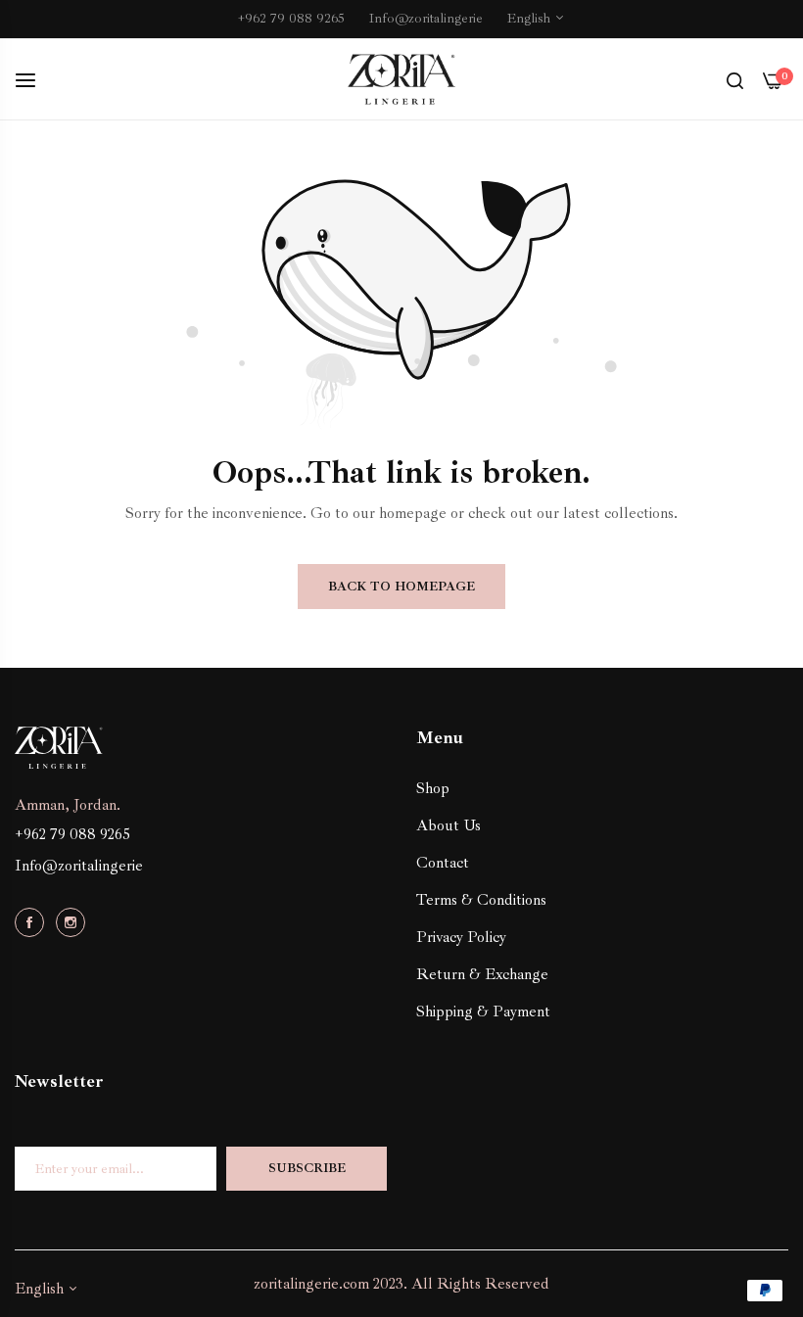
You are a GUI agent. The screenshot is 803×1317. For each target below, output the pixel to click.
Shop (432, 788)
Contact (442, 862)
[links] (32, 921)
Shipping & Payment (483, 1011)
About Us (448, 825)
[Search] (735, 79)
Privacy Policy (461, 937)
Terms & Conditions (481, 900)
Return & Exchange (482, 974)
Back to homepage (401, 586)
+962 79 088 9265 (72, 834)
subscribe (307, 1168)
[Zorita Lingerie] (401, 80)
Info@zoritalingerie (79, 865)
